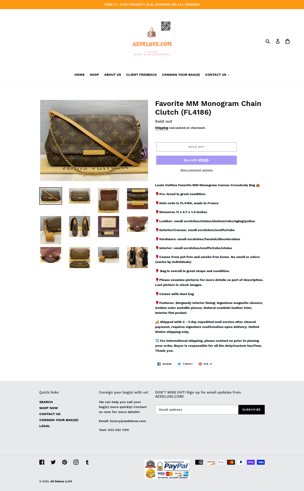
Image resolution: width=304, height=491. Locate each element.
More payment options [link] (197, 170)
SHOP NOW (48, 408)
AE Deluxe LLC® (61, 481)
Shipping (161, 128)
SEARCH (46, 402)
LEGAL (44, 426)
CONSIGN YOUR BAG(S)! (58, 420)
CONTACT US (49, 414)
